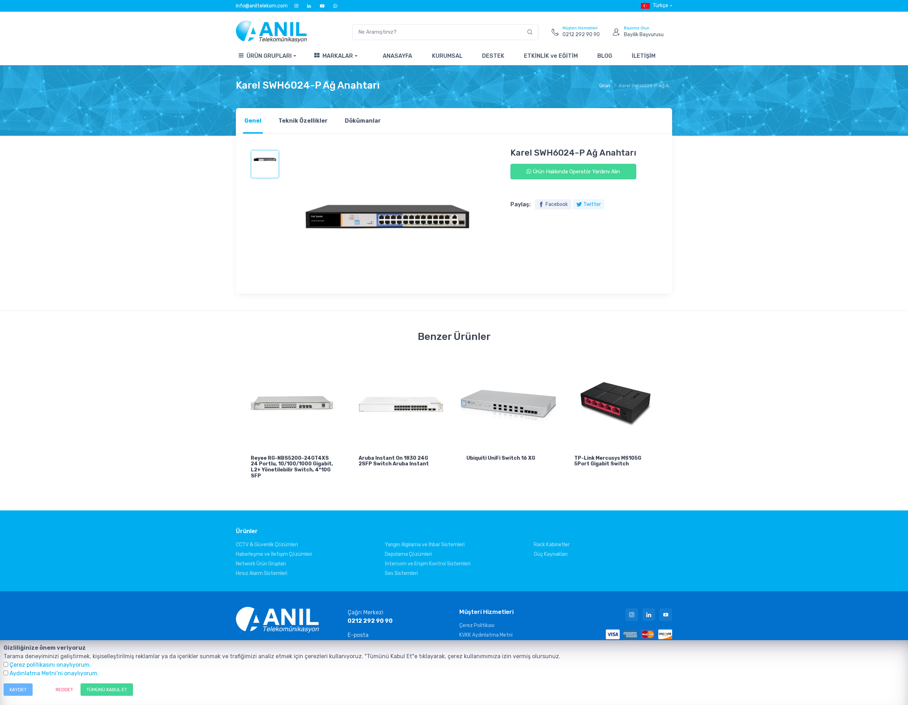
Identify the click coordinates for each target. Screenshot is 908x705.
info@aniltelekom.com (262, 6)
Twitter (592, 204)
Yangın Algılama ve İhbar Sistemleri (425, 545)
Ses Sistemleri (401, 573)
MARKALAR (337, 55)
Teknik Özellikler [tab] (303, 120)
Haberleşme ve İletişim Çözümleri (274, 554)
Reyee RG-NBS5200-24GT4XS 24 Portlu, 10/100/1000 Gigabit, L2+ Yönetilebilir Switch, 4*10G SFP (292, 467)
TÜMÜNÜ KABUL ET (107, 689)
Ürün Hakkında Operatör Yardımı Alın (575, 171)
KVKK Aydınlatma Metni (486, 635)
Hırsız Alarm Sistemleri (261, 573)
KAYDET (18, 689)
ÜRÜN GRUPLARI (269, 55)
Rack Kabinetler (552, 545)
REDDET (64, 689)
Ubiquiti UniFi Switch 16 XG (500, 458)
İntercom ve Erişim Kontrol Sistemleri (427, 564)
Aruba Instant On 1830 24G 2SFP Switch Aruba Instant (394, 461)
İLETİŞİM (643, 55)
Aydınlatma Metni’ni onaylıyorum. (54, 673)
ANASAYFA (397, 55)
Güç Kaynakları (551, 554)
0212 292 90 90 (370, 620)
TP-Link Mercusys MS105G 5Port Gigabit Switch (607, 461)
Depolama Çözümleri (408, 554)
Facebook (557, 204)
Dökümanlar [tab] (363, 120)
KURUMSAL (447, 55)
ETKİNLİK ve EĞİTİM (551, 55)
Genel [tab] (252, 120)
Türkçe (660, 5)
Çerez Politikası (476, 625)
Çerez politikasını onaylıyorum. (50, 664)
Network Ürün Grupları (261, 564)
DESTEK (493, 55)
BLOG (604, 55)
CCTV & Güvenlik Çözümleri (267, 545)
